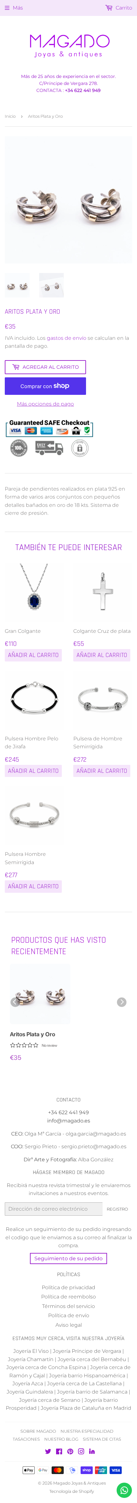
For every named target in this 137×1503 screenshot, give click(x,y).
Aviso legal (68, 1325)
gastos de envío (66, 338)
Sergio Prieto (41, 1146)
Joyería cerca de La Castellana (84, 1384)
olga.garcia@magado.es (96, 1134)
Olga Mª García (43, 1134)
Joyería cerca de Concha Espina (46, 1367)
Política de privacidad (68, 1287)
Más (18, 8)
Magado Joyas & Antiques (79, 1483)
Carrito (123, 8)
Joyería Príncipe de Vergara (87, 1351)
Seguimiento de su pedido (68, 1258)
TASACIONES (26, 1439)
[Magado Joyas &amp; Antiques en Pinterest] (70, 1452)
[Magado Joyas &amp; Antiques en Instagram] (81, 1452)
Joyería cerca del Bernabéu (92, 1359)
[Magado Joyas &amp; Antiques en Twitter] (48, 1452)
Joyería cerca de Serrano (49, 1400)
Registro (117, 1209)
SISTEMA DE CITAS (102, 1439)
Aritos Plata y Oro (32, 1034)
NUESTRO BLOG (61, 1439)
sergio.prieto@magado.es (93, 1146)
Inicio (10, 116)
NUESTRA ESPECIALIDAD (87, 1431)
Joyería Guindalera (30, 1392)
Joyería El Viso (31, 1351)
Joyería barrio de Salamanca (92, 1392)
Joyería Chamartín (31, 1359)
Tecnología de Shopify (71, 1491)
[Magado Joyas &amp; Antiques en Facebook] (59, 1452)
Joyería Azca (27, 1384)
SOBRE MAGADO (38, 1431)
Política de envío (68, 1315)
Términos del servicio (68, 1306)
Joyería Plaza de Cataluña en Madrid (86, 1408)
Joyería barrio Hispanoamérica (87, 1376)
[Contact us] (124, 1490)
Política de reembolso (68, 1297)
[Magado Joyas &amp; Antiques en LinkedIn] (92, 1453)
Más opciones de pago (45, 404)
